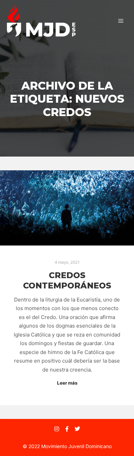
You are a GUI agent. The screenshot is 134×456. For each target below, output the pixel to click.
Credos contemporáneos (67, 280)
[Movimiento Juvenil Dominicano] (41, 21)
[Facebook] (67, 428)
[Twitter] (77, 428)
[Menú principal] (121, 20)
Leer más (67, 383)
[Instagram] (56, 428)
